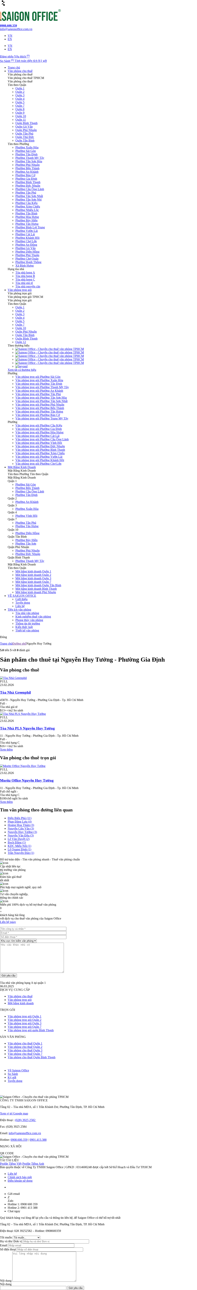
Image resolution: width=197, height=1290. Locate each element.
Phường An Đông (26, 244)
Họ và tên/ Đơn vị (11, 1241)
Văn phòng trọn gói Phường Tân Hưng (39, 411)
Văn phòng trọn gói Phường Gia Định (38, 429)
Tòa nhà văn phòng (27, 613)
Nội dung (6, 1280)
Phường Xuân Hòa (26, 147)
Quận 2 (19, 91)
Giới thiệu (21, 599)
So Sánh (13, 1074)
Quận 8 (19, 109)
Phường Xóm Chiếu (27, 206)
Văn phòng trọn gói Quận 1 (24, 1016)
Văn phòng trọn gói (20, 290)
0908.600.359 (19, 1139)
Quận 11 (20, 119)
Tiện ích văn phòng (19, 609)
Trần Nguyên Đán (21, 852)
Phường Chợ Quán (26, 258)
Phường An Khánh (26, 171)
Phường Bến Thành (27, 168)
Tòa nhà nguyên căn (27, 286)
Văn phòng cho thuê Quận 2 (25, 1046)
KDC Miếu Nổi (19, 846)
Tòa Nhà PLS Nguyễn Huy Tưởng (27, 728)
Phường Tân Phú (25, 192)
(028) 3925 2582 (25, 1120)
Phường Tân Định (26, 154)
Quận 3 (19, 95)
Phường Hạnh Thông (28, 262)
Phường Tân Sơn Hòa (28, 161)
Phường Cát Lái (25, 234)
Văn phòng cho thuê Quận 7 (25, 1053)
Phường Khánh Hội (27, 237)
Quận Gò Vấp (24, 126)
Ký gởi (12, 1077)
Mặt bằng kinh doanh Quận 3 (33, 578)
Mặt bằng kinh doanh (21, 1003)
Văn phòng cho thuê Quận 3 (25, 1050)
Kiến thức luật (24, 627)
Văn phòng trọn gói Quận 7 (24, 1026)
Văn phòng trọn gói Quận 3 (24, 1023)
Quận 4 (19, 98)
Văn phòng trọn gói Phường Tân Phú (38, 394)
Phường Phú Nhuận (27, 164)
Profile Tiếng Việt (11, 1163)
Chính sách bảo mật (20, 1177)
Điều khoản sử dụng (20, 1180)
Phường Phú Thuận (27, 255)
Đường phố (19, 643)
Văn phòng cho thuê (20, 71)
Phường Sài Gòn (25, 151)
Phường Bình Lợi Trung (30, 227)
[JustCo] (49, 359)
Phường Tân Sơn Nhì (28, 199)
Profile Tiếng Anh (33, 1163)
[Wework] (49, 352)
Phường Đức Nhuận (27, 185)
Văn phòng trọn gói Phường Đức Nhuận (40, 446)
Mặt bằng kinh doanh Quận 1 (33, 571)
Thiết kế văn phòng (27, 630)
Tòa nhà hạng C (25, 279)
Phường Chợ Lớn (26, 241)
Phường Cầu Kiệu (26, 203)
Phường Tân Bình (26, 213)
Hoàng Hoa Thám (21, 825)
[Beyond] (21, 366)
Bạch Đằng (17, 842)
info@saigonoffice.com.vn (25, 1133)
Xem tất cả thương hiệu (22, 369)
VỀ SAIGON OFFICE (22, 595)
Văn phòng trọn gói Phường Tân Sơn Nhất (41, 401)
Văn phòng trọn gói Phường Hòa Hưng (39, 432)
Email (4, 1245)
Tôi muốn (6, 1237)
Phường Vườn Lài (26, 230)
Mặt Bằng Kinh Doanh (22, 467)
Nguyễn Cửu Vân (21, 828)
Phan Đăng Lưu (20, 821)
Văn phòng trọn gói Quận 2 (24, 1019)
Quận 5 (19, 102)
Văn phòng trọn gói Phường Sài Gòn (37, 376)
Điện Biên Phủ (19, 818)
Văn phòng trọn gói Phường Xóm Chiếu (40, 453)
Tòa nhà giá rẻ (24, 283)
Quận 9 (19, 112)
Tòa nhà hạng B (25, 276)
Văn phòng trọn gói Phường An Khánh (39, 390)
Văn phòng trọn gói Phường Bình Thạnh (40, 449)
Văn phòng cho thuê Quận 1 (25, 1043)
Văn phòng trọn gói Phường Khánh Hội (39, 460)
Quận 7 (19, 105)
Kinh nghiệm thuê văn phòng (33, 616)
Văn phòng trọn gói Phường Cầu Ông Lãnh (42, 439)
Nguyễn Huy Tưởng (22, 832)
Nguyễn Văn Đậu (21, 835)
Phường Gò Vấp (25, 248)
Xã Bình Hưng (24, 265)
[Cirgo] (49, 349)
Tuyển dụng (22, 602)
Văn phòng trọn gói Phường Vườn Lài (38, 456)
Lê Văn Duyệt (18, 839)
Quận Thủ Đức (24, 137)
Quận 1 (19, 88)
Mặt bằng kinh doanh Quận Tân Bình (38, 585)
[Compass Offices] (49, 362)
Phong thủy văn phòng (29, 620)
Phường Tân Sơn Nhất (29, 196)
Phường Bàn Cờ (25, 175)
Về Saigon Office (18, 1070)
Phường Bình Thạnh (27, 182)
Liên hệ (20, 606)
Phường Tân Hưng (26, 223)
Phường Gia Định (26, 178)
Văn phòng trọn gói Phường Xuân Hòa (39, 380)
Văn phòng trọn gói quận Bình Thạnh (31, 1030)
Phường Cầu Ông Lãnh (29, 189)
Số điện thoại (8, 1249)
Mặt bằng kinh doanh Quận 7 (33, 581)
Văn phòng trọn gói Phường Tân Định (38, 383)
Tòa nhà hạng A (25, 272)
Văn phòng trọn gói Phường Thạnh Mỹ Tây (42, 387)
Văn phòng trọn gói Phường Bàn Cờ (37, 415)
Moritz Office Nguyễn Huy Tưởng (27, 780)
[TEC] (49, 356)
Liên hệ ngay (8, 922)
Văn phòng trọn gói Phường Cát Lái (37, 435)
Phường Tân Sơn (25, 543)
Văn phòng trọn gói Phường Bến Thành (39, 408)
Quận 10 (20, 116)
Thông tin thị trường (27, 623)
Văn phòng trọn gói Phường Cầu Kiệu (38, 425)
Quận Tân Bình (24, 140)
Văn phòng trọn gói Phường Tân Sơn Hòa (41, 397)
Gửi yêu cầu (8, 975)
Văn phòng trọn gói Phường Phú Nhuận (39, 404)
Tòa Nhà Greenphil (15, 692)
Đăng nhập (7, 56)
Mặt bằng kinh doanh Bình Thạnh (36, 588)
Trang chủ (14, 67)
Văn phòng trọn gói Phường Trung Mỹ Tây (41, 418)
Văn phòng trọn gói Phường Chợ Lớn (38, 463)
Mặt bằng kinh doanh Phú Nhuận (35, 592)
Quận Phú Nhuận (26, 130)
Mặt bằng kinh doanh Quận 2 (33, 574)
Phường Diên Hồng (27, 251)
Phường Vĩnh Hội (26, 515)
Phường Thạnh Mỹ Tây (29, 157)
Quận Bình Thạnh (26, 123)
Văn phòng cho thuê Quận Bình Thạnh (31, 1057)
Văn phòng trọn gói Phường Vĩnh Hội (38, 442)
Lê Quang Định (19, 849)
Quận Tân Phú (24, 133)
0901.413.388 (38, 1139)
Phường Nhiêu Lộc (27, 210)
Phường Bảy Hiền (26, 220)
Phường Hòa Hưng (27, 217)
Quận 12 (20, 342)
